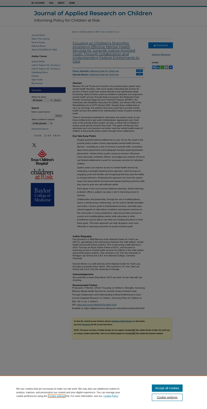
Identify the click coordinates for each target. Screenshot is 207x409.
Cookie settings (56, 396)
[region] (103, 392)
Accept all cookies (167, 388)
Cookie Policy (110, 396)
